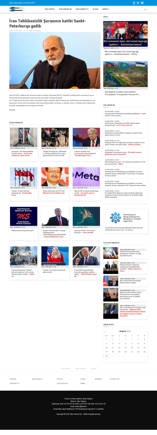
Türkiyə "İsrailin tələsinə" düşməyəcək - (22, 193)
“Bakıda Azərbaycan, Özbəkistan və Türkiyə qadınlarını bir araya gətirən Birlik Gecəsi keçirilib (55, 153)
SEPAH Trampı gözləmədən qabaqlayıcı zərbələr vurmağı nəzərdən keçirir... (130, 254)
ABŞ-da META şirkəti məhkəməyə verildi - (86, 193)
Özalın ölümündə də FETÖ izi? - (54, 192)
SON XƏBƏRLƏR (65, 9)
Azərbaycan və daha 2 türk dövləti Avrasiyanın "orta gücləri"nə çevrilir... (122, 93)
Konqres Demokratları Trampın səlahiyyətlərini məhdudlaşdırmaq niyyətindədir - (54, 233)
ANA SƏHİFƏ (50, 9)
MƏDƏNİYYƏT (15, 383)
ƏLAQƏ (95, 9)
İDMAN (82, 383)
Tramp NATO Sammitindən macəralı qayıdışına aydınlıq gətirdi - (85, 273)
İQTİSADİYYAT (115, 379)
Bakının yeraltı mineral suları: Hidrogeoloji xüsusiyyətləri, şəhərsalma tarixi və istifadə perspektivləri (131, 295)
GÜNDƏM (13, 379)
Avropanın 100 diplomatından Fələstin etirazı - (22, 153)
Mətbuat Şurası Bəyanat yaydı (22, 230)
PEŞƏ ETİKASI (80, 368)
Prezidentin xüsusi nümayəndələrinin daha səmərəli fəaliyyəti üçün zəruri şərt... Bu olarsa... (124, 229)
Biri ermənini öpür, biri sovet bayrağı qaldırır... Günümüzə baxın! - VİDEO (122, 52)
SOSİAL (83, 379)
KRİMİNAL (98, 379)
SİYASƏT (60, 379)
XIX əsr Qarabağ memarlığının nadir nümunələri (133, 312)
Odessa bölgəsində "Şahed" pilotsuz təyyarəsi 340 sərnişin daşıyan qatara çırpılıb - (23, 273)
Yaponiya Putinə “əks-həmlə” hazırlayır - (84, 231)
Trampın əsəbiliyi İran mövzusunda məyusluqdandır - (85, 153)
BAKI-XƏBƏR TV (82, 9)
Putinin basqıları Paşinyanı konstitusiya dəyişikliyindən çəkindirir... (131, 268)
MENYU (105, 9)
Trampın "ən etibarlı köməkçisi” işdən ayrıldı (54, 271)
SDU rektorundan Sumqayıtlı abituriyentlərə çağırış (130, 282)
